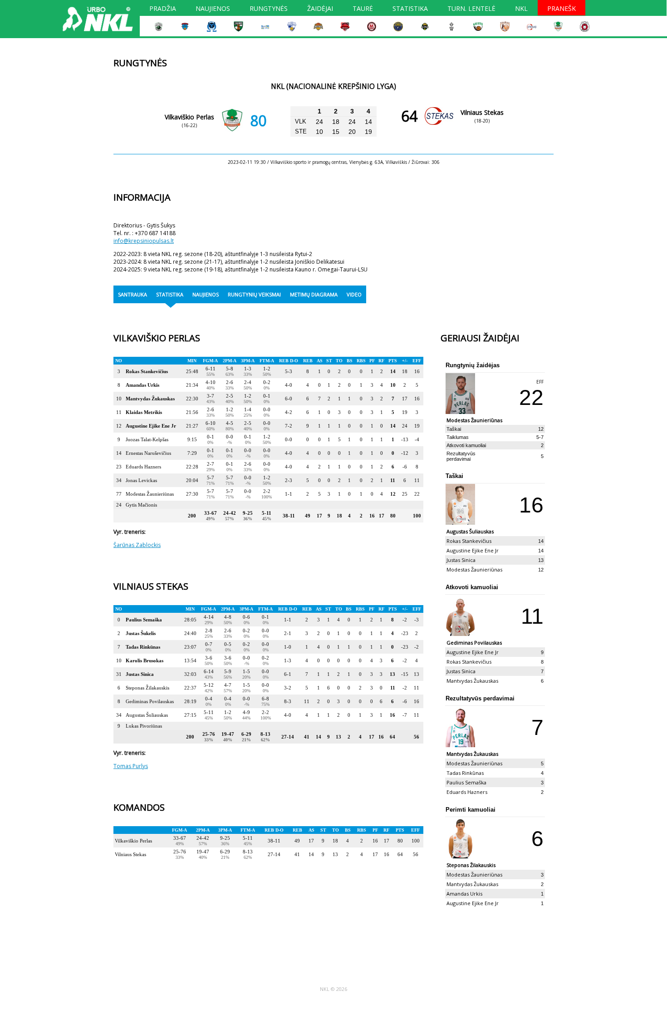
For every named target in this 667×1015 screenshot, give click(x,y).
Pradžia (162, 9)
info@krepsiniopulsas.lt (143, 241)
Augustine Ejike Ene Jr (151, 426)
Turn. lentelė (471, 9)
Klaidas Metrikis (144, 412)
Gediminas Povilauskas (150, 701)
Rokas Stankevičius (147, 371)
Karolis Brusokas (144, 660)
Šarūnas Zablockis (137, 545)
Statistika (410, 9)
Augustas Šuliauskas (147, 715)
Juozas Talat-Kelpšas (147, 439)
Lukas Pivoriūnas (144, 726)
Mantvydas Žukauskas (150, 398)
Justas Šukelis (141, 633)
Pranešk (561, 9)
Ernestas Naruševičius (148, 453)
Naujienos (213, 9)
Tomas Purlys (130, 766)
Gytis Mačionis (141, 505)
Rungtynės (269, 9)
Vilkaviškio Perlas (189, 117)
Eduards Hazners (143, 466)
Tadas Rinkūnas (143, 647)
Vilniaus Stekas (482, 112)
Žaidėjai (320, 9)
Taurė (363, 9)
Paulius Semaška (144, 619)
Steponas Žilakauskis (147, 687)
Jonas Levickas (141, 480)
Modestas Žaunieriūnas (150, 494)
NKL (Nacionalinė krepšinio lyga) (333, 86)
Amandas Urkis (142, 385)
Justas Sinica (140, 674)
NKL (521, 9)
